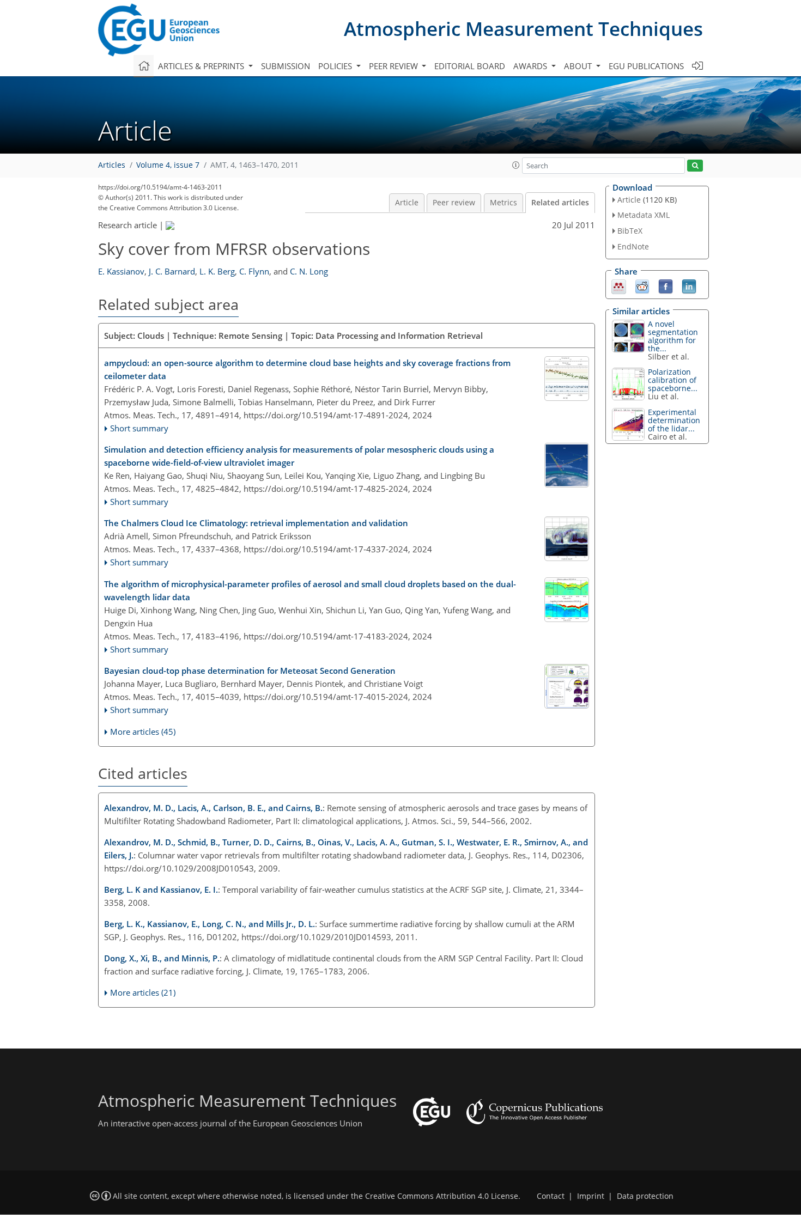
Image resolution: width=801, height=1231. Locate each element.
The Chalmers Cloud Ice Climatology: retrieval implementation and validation (256, 522)
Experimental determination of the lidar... (674, 420)
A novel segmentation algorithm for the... (673, 336)
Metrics (503, 203)
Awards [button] (531, 65)
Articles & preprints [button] (202, 65)
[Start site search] (695, 166)
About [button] (579, 65)
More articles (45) (142, 731)
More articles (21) (142, 992)
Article (406, 203)
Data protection (645, 1196)
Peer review (454, 203)
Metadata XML (643, 215)
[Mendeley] (618, 285)
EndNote (633, 246)
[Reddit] (642, 285)
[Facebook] (665, 285)
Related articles (560, 203)
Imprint (590, 1196)
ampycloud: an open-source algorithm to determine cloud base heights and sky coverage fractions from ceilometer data (307, 369)
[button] (516, 165)
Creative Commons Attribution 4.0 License (441, 1196)
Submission (285, 65)
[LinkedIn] (689, 285)
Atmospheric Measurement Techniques (523, 28)
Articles (111, 165)
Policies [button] (336, 65)
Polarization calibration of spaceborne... (672, 380)
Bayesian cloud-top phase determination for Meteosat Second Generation (250, 670)
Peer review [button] (394, 65)
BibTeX (629, 231)
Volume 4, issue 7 (167, 165)
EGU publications (646, 65)
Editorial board (469, 65)
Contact (551, 1196)
